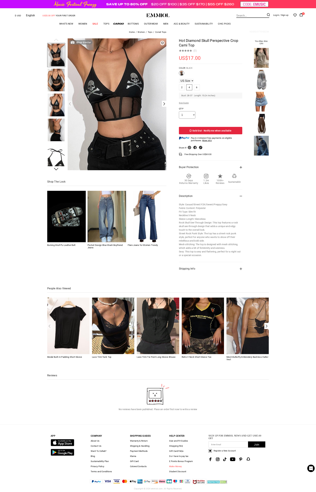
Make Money (175, 466)
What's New (66, 23)
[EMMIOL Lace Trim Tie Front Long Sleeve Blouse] (158, 325)
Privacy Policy (97, 466)
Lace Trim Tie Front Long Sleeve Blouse (156, 357)
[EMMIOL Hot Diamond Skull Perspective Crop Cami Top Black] (181, 74)
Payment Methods (139, 451)
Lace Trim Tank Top (101, 357)
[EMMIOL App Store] (62, 445)
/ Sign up (284, 15)
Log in (276, 15)
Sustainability (204, 23)
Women (82, 23)
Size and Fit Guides (178, 441)
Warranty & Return (139, 441)
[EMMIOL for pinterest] (241, 459)
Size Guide (184, 103)
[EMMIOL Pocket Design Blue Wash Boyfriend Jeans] (107, 216)
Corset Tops (160, 32)
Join (256, 444)
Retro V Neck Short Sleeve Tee (196, 357)
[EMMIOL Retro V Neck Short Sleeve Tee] (203, 325)
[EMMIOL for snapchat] (248, 459)
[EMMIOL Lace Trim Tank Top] (113, 325)
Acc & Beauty (182, 23)
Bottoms (133, 23)
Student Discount (177, 471)
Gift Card (134, 461)
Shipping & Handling (140, 446)
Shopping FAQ (176, 446)
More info (207, 140)
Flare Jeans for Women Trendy (143, 245)
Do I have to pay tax (178, 456)
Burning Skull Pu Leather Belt (61, 245)
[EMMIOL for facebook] (210, 459)
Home (132, 32)
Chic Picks (224, 23)
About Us (95, 441)
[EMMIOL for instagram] (218, 459)
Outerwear (151, 23)
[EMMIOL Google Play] (62, 455)
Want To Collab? (98, 451)
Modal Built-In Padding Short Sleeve (64, 357)
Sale (95, 23)
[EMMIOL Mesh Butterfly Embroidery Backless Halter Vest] (247, 325)
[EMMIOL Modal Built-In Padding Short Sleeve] (68, 325)
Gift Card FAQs (176, 451)
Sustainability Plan (100, 461)
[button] (56, 40)
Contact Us (96, 446)
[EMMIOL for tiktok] (224, 459)
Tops (106, 23)
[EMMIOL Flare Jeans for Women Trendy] (147, 216)
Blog (93, 456)
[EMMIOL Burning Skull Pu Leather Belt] (66, 216)
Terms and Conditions (101, 471)
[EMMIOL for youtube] (232, 459)
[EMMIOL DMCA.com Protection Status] (217, 483)
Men (165, 23)
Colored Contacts (138, 466)
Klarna (133, 456)
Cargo (118, 24)
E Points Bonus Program (181, 461)
